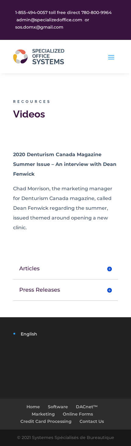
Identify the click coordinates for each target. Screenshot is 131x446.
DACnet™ (87, 406)
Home (33, 406)
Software (58, 406)
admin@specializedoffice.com (49, 20)
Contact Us (92, 421)
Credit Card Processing (46, 421)
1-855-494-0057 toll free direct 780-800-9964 (63, 12)
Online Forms (78, 414)
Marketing (43, 414)
